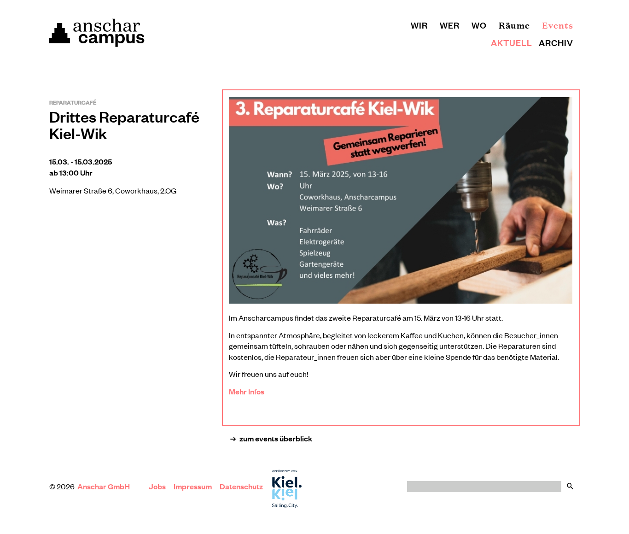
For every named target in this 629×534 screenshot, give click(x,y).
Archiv (556, 42)
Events (557, 25)
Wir (419, 25)
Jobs (157, 486)
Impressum (193, 486)
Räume (514, 25)
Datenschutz (241, 486)
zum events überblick (275, 438)
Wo (479, 25)
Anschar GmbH (104, 486)
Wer (450, 25)
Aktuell (511, 42)
